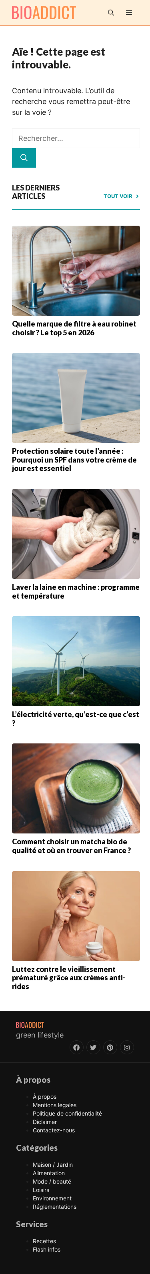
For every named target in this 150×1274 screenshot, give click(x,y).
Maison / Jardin (53, 1164)
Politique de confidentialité (67, 1113)
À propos (44, 1096)
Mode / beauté (52, 1181)
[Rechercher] (24, 158)
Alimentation (49, 1173)
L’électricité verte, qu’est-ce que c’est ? (75, 718)
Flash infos (46, 1249)
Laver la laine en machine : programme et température (76, 591)
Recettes (44, 1241)
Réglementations (54, 1206)
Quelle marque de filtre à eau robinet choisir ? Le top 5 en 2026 (74, 328)
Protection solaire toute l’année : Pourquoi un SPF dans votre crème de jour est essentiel (74, 460)
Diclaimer (45, 1121)
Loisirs (41, 1189)
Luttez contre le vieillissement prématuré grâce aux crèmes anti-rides (69, 978)
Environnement (52, 1198)
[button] (111, 12)
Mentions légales (54, 1105)
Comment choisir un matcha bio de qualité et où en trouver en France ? (71, 846)
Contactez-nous (54, 1130)
